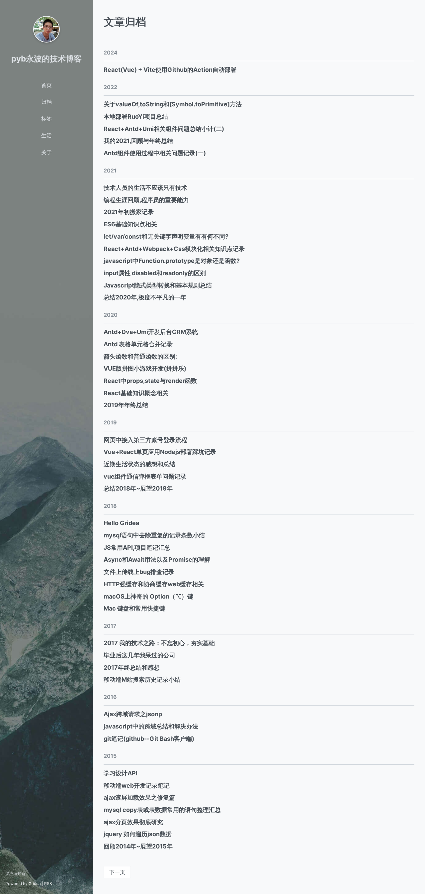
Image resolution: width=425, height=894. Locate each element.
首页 (46, 85)
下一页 (117, 872)
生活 (46, 135)
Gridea (35, 883)
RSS (48, 883)
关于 (46, 152)
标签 (46, 118)
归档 (46, 101)
